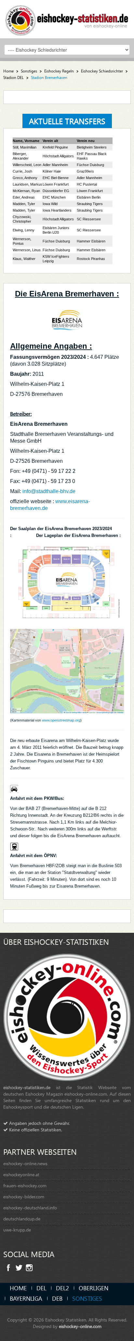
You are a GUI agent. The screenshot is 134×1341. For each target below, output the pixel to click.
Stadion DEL (13, 77)
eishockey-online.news (25, 1163)
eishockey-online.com (80, 1326)
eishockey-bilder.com (23, 1196)
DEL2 (62, 1288)
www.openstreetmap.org (61, 720)
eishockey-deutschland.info (30, 1207)
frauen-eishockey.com (25, 1185)
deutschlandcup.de (21, 1219)
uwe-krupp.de (17, 1230)
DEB (57, 1298)
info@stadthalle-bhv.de (48, 491)
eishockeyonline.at (21, 1174)
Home (8, 71)
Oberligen (93, 1288)
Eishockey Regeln (59, 71)
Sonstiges (29, 71)
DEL (41, 1288)
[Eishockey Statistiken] (67, 18)
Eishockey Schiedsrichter (102, 71)
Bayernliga (26, 1298)
